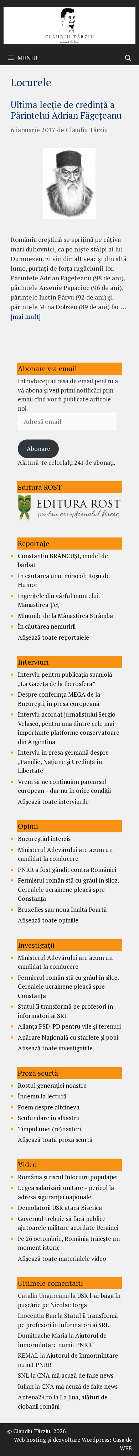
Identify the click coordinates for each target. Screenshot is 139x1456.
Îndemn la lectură (42, 1096)
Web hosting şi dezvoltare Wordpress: (62, 1440)
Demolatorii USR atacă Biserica (60, 1207)
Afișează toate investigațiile (55, 1048)
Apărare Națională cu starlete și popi (68, 1037)
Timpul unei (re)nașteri (49, 1129)
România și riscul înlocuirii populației (68, 1177)
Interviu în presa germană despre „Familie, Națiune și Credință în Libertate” (63, 761)
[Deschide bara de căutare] (128, 58)
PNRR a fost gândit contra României (67, 869)
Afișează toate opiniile (48, 920)
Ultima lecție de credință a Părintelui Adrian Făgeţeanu (66, 110)
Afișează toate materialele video (62, 1258)
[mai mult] (26, 316)
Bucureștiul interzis (44, 838)
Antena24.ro (35, 1397)
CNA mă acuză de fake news (75, 1375)
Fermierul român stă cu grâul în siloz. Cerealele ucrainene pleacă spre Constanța (68, 889)
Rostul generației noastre (52, 1085)
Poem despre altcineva (48, 1107)
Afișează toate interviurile (53, 801)
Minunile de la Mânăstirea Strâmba (65, 616)
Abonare (38, 448)
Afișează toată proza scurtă (55, 1139)
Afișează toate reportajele (53, 637)
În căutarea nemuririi (47, 626)
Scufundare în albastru (49, 1118)
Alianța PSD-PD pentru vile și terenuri (69, 1026)
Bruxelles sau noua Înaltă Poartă (62, 909)
